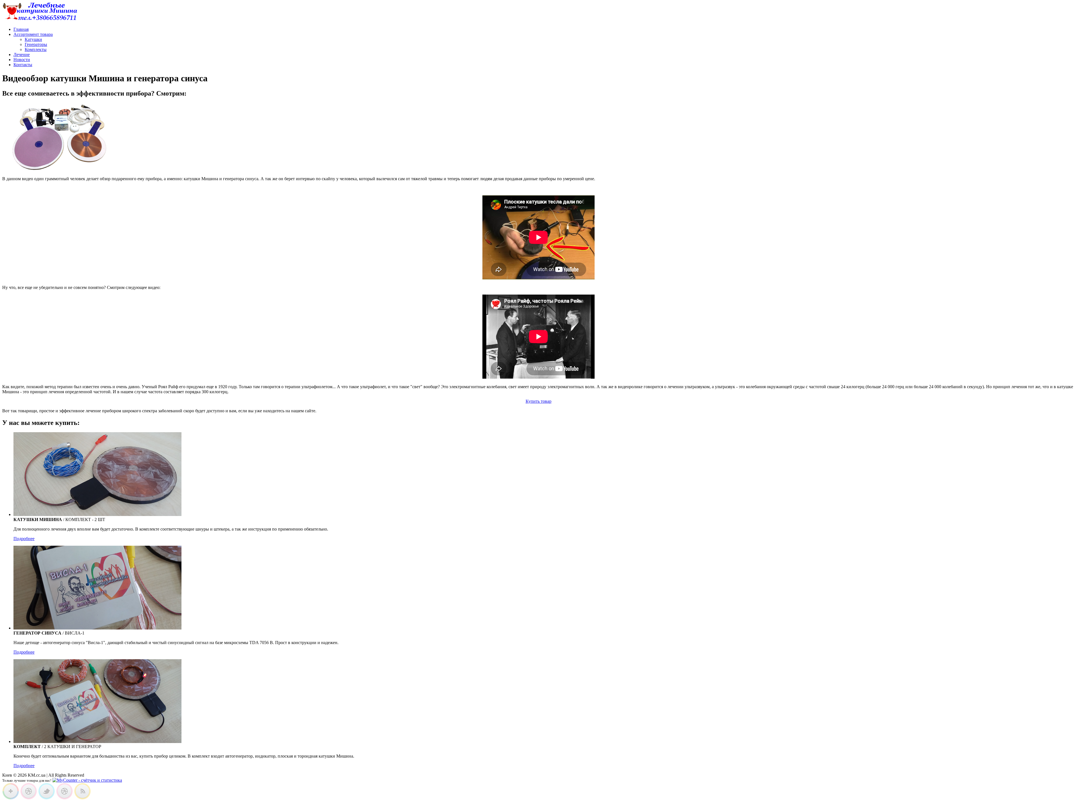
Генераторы (36, 44)
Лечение (21, 54)
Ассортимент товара (33, 34)
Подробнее (23, 538)
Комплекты (36, 49)
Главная (21, 29)
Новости (21, 59)
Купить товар (538, 401)
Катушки (33, 39)
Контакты (22, 64)
